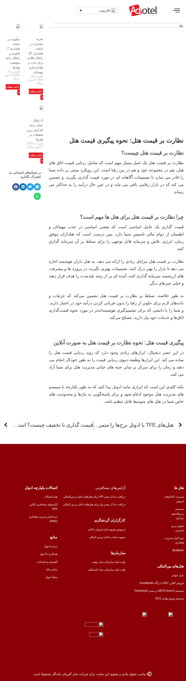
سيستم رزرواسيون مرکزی (177, 513)
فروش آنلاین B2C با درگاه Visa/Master (161, 583)
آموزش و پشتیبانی (47, 561)
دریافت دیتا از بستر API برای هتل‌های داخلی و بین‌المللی (94, 496)
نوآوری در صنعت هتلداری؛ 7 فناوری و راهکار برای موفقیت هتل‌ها (13, 53)
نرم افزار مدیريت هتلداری (174, 540)
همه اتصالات (50, 496)
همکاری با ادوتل (48, 554)
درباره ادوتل (50, 546)
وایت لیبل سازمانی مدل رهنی (108, 561)
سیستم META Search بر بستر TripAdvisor (159, 590)
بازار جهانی (177, 575)
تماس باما (51, 569)
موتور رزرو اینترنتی (177, 528)
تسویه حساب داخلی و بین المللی (107, 537)
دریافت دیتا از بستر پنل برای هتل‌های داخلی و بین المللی (94, 504)
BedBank (178, 550)
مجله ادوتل (51, 577)
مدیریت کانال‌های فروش (174, 499)
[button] (176, 10)
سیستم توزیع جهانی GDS (169, 598)
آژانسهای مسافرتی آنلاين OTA (43, 507)
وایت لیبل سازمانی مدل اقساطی (106, 569)
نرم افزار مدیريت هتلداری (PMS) (43, 519)
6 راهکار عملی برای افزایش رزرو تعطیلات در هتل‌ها (35, 130)
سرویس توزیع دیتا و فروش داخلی (106, 529)
